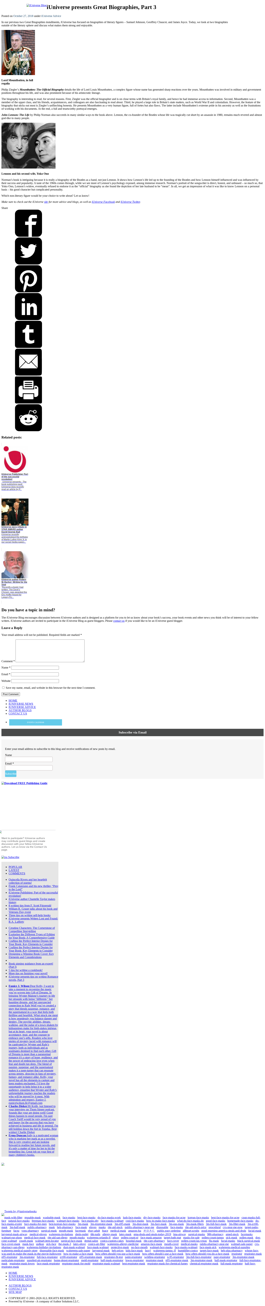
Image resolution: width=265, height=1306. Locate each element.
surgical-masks (196, 1234)
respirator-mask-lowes (22, 1263)
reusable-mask (33, 1217)
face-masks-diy (90, 1220)
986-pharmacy (215, 1234)
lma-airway (179, 1234)
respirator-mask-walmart (106, 1263)
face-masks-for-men (35, 1224)
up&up (40, 1244)
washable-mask (51, 1217)
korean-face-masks (198, 1217)
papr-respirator (222, 1257)
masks (102, 1227)
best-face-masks (86, 1217)
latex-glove (79, 1244)
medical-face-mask (34, 1237)
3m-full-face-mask (216, 1224)
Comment (8, 661)
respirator (236, 1253)
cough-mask (26, 1240)
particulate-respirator (13, 1260)
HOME (13, 1272)
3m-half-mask (17, 1227)
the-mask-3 (64, 1244)
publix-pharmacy (37, 1227)
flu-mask (214, 1240)
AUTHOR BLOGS (20, 1285)
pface (116, 1237)
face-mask (81, 1227)
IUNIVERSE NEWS (21, 1276)
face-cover (173, 1240)
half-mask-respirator (112, 1260)
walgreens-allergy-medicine (123, 1244)
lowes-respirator (134, 1260)
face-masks (69, 1217)
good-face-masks (215, 1220)
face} (148, 1250)
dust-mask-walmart (74, 1247)
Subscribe (13, 857)
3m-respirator (27, 1257)
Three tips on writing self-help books (29, 915)
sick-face (51, 1244)
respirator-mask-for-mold (76, 1263)
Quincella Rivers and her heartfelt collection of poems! (28, 881)
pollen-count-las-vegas (194, 1240)
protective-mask (120, 1247)
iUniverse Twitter (130, 201)
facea (16, 1230)
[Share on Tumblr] (28, 346)
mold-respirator (89, 1260)
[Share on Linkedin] (28, 319)
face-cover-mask (10, 1244)
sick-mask (231, 1237)
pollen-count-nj (129, 1237)
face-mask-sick (208, 1247)
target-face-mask (209, 1250)
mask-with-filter (13, 1217)
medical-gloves (38, 1234)
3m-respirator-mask (101, 1224)
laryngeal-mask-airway (14, 1234)
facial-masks (228, 1240)
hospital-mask (134, 1240)
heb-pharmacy (65, 1227)
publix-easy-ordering (169, 1230)
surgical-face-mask (71, 1240)
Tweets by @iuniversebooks (20, 1211)
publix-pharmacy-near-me (139, 1227)
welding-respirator (154, 1257)
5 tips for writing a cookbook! (26, 970)
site (46, 201)
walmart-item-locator (47, 1240)
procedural (215, 1227)
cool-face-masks (135, 1220)
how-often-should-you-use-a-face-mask (117, 1253)
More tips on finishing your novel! (28, 973)
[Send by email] (28, 374)
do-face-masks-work (109, 1217)
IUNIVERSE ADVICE (22, 1279)
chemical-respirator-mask (204, 1263)
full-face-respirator (47, 1257)
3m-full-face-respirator (198, 1257)
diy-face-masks (151, 1217)
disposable (162, 1227)
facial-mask (254, 1230)
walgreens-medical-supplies (234, 1247)
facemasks (247, 1234)
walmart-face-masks (68, 1220)
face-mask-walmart (98, 1247)
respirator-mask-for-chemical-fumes (167, 1263)
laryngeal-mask (101, 1250)
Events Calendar (35, 722)
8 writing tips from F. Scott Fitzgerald (30, 905)
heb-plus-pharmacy (232, 1250)
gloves (92, 1227)
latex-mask (125, 1234)
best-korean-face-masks (62, 1224)
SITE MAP (15, 1292)
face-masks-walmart (112, 1220)
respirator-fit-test (113, 1257)
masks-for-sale (191, 1237)
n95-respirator (9, 1257)
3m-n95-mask (122, 1224)
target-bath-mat (172, 1237)
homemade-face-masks (240, 1220)
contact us (119, 620)
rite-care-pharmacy (154, 1240)
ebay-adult (94, 1230)
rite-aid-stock (115, 1227)
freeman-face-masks (43, 1220)
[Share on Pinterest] (28, 291)
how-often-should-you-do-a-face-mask (207, 1253)
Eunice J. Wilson (19, 986)
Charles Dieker (18, 1106)
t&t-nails (95, 1234)
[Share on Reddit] (28, 430)
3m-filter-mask (237, 1224)
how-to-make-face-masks (160, 1220)
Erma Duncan (17, 1135)
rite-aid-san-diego (57, 1237)
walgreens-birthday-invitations (44, 1247)
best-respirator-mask (133, 1263)
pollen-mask (246, 1237)
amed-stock (232, 1234)
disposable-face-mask (52, 1250)
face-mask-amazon (151, 1237)
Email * (9, 763)
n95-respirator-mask (90, 1257)
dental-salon (91, 1240)
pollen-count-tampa (213, 1237)
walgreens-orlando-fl (99, 1237)
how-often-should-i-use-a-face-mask (162, 1253)
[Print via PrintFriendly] (28, 402)
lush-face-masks (132, 1217)
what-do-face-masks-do (190, 1220)
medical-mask (118, 1230)
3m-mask (83, 1224)
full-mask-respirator (231, 1263)
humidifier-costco (188, 1250)
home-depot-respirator (66, 1260)
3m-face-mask (159, 1224)
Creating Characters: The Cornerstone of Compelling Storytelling (32, 929)
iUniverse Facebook (103, 201)
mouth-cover (171, 1244)
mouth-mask (66, 1230)
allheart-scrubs (191, 1230)
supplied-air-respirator (39, 1260)
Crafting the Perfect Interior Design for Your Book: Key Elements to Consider (31, 942)
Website (5, 680)
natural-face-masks (19, 1220)
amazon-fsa (134, 1230)
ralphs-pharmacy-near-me (214, 1244)
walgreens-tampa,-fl (164, 1250)
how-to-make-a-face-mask (78, 1253)
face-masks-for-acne (174, 1217)
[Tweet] (28, 263)
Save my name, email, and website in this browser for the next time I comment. (50, 687)
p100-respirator (68, 1257)
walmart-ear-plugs (11, 1237)
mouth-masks (77, 1237)
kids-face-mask (134, 1250)
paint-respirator (133, 1257)
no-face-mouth (139, 1247)
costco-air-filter (96, 1244)
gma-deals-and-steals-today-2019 (152, 1234)
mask (52, 1227)
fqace (105, 1230)
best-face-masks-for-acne (225, 1217)
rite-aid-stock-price (195, 1227)
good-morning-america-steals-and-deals (223, 1230)
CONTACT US (18, 1288)
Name (5, 667)
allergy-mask (109, 1234)
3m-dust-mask (140, 1224)
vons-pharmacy (30, 1230)
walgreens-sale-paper (78, 1250)
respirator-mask (253, 1253)
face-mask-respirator (48, 1263)
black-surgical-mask (248, 1240)
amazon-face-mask (151, 1244)
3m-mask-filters (195, 1224)
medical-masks (189, 1244)
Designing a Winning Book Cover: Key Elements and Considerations (31, 955)
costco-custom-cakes (112, 1240)
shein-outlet (81, 1234)
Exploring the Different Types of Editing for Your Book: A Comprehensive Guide (32, 936)
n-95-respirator (175, 1257)
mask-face (28, 1244)
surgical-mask (49, 1230)
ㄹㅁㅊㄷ (149, 1230)
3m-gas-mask (176, 1224)
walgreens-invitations (61, 1234)
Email (5, 674)
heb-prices (117, 1250)
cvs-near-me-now (233, 1227)
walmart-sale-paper (242, 1244)
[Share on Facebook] (28, 235)
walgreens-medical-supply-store (19, 1250)
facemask (80, 1230)
